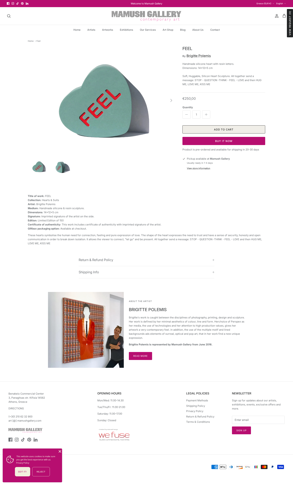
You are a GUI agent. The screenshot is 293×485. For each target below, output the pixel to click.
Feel (38, 41)
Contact (215, 29)
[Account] (276, 16)
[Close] (59, 451)
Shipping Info (89, 272)
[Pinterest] (22, 3)
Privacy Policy (194, 411)
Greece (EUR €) (263, 3)
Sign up (241, 430)
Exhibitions (126, 29)
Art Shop (168, 29)
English (279, 3)
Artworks (107, 29)
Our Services (148, 29)
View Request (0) (289, 23)
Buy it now (223, 141)
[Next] (171, 100)
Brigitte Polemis (199, 56)
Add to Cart (223, 129)
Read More (140, 356)
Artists (91, 29)
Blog (182, 29)
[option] (101, 100)
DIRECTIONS (16, 408)
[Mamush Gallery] (146, 16)
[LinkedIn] (27, 3)
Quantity (187, 107)
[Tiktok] (17, 3)
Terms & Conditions (198, 421)
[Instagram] (13, 3)
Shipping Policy (195, 405)
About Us (197, 29)
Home (77, 29)
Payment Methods (197, 400)
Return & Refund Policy (96, 260)
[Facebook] (8, 3)
